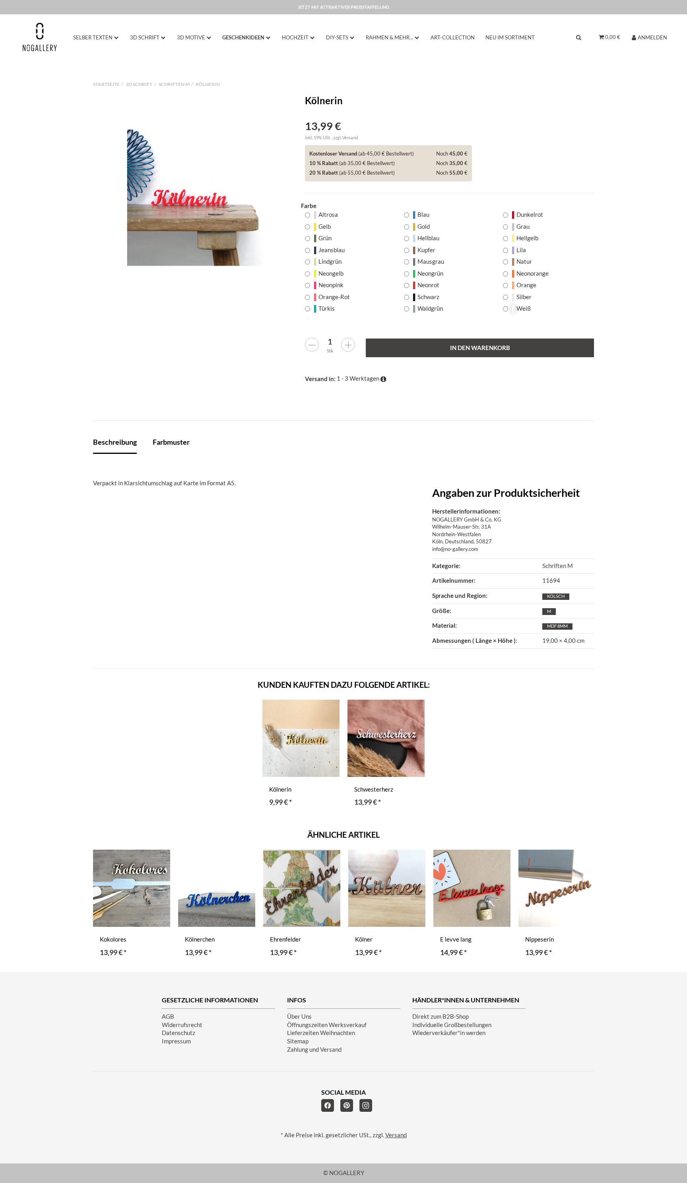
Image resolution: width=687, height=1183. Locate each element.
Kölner (364, 939)
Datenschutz (178, 1032)
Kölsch (556, 596)
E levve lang (456, 939)
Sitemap (298, 1041)
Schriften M (557, 565)
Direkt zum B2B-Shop (440, 1016)
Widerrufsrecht (182, 1025)
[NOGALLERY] (40, 37)
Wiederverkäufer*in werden (448, 1032)
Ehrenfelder (285, 939)
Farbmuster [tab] (171, 442)
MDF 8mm (557, 625)
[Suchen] (578, 37)
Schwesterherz (373, 789)
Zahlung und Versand (314, 1049)
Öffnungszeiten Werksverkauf (327, 1025)
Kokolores (113, 939)
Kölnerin (280, 789)
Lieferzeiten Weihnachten (321, 1032)
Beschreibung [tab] (115, 442)
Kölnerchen (200, 939)
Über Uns (299, 1016)
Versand (350, 137)
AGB (168, 1016)
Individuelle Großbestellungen (451, 1025)
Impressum (176, 1041)
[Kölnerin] (195, 197)
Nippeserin (539, 939)
